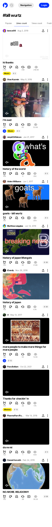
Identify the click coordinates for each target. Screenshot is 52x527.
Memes (7, 409)
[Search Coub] (11, 5)
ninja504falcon (14, 137)
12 (10, 360)
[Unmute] (6, 55)
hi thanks (8, 62)
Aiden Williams (14, 181)
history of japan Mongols (17, 257)
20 (46, 262)
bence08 (11, 31)
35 (46, 496)
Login (44, 5)
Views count (37, 23)
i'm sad (7, 120)
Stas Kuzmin (13, 79)
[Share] (43, 30)
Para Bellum (12, 367)
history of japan (12, 302)
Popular (8, 23)
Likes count (21, 23)
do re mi (7, 447)
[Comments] (16, 67)
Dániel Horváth (14, 460)
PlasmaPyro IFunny (15, 416)
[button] (4, 67)
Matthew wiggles (15, 226)
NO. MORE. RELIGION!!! (16, 491)
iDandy (10, 270)
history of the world (14, 168)
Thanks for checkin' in (16, 398)
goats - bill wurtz (12, 213)
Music (7, 73)
